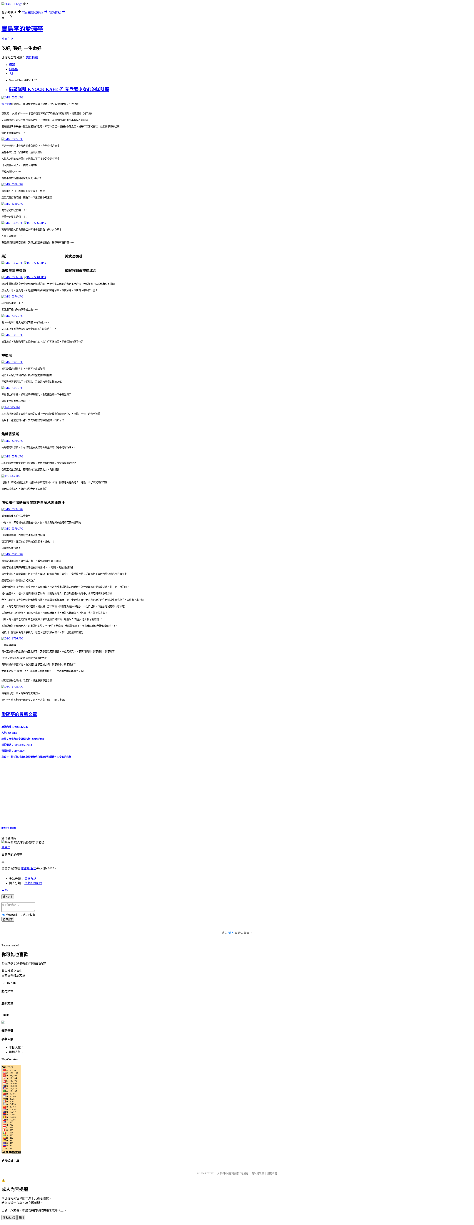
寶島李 (5, 847)
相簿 (12, 64)
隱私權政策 (258, 1173)
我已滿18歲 (9, 1217)
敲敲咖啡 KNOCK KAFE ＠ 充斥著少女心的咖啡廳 (59, 89)
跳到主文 (7, 39)
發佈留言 (8, 919)
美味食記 (30, 878)
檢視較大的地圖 (8, 828)
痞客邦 (25, 868)
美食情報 (32, 57)
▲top (4, 889)
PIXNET (209, 1173)
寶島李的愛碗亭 (22, 28)
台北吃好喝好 (33, 883)
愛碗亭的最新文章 (19, 714)
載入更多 (8, 896)
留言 (33, 868)
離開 (21, 1217)
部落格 (13, 69)
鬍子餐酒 (6, 104)
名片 (12, 73)
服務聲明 (272, 1173)
